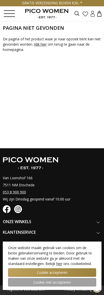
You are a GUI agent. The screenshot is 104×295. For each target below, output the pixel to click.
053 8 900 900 (14, 192)
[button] (99, 13)
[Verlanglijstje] (85, 13)
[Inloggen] (93, 13)
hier (59, 263)
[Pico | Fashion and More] (50, 13)
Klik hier (40, 44)
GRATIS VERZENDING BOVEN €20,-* (52, 3)
